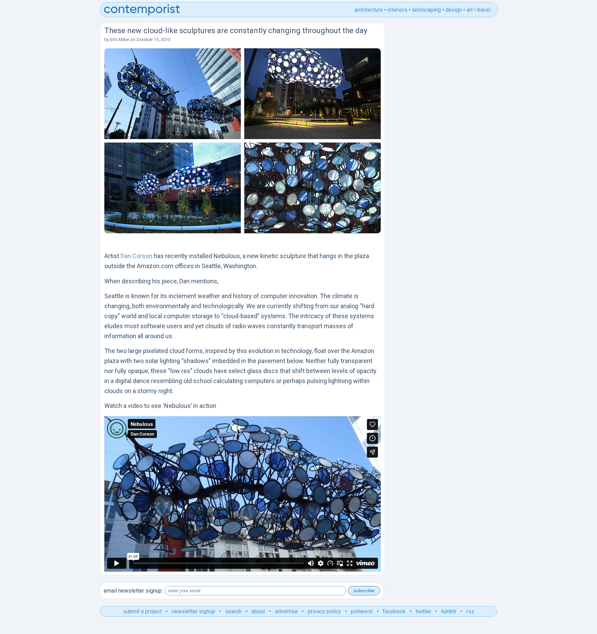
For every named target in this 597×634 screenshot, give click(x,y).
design (453, 10)
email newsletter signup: (133, 590)
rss (470, 611)
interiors (397, 10)
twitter (423, 611)
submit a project (142, 611)
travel (484, 10)
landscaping (426, 10)
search (233, 611)
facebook (394, 611)
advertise (286, 611)
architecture (368, 10)
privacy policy (324, 611)
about (258, 611)
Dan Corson (136, 256)
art (469, 10)
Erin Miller (119, 39)
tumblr (448, 611)
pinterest (362, 611)
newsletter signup (193, 611)
